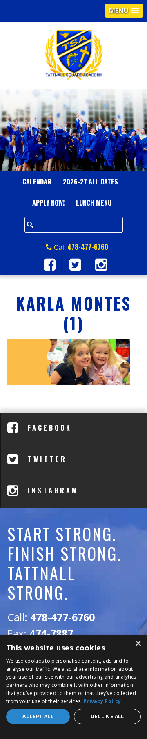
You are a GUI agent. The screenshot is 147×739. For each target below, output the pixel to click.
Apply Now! (48, 203)
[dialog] (73, 687)
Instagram (51, 490)
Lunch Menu (93, 203)
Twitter (45, 459)
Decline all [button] (107, 716)
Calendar (36, 181)
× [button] (138, 644)
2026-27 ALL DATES (90, 181)
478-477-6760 (87, 247)
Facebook (48, 428)
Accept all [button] (37, 716)
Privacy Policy (102, 701)
